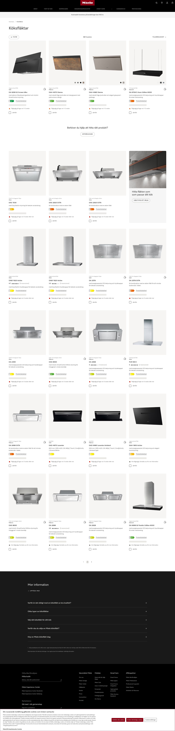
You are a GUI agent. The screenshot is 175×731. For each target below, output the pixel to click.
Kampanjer (98, 689)
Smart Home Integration (114, 684)
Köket (35, 9)
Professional (136, 9)
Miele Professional (131, 680)
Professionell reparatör (132, 684)
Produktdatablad (21, 101)
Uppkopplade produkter (114, 690)
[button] (75, 82)
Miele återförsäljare (131, 677)
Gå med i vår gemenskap (32, 704)
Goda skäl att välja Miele (100, 678)
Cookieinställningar (150, 719)
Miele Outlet (82, 684)
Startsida (11, 21)
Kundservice (121, 9)
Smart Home (101, 9)
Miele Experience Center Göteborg (32, 694)
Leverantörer (82, 697)
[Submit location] (61, 680)
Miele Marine (130, 687)
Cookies (19, 729)
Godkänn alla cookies (118, 719)
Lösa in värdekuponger (101, 685)
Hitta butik (26, 676)
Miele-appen (114, 680)
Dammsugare (63, 9)
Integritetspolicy (12, 729)
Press (80, 694)
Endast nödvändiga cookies (134, 719)
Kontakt (81, 700)
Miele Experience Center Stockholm (32, 691)
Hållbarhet (82, 687)
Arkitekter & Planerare (132, 690)
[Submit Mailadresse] (61, 708)
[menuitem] (36, 8)
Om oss (81, 677)
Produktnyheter (99, 692)
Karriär (81, 690)
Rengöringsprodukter (82, 9)
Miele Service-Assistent (114, 695)
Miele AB (5, 729)
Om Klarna (98, 699)
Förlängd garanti (99, 695)
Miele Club (98, 682)
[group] (27, 78)
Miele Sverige (83, 680)
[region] (87, 720)
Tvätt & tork (48, 9)
